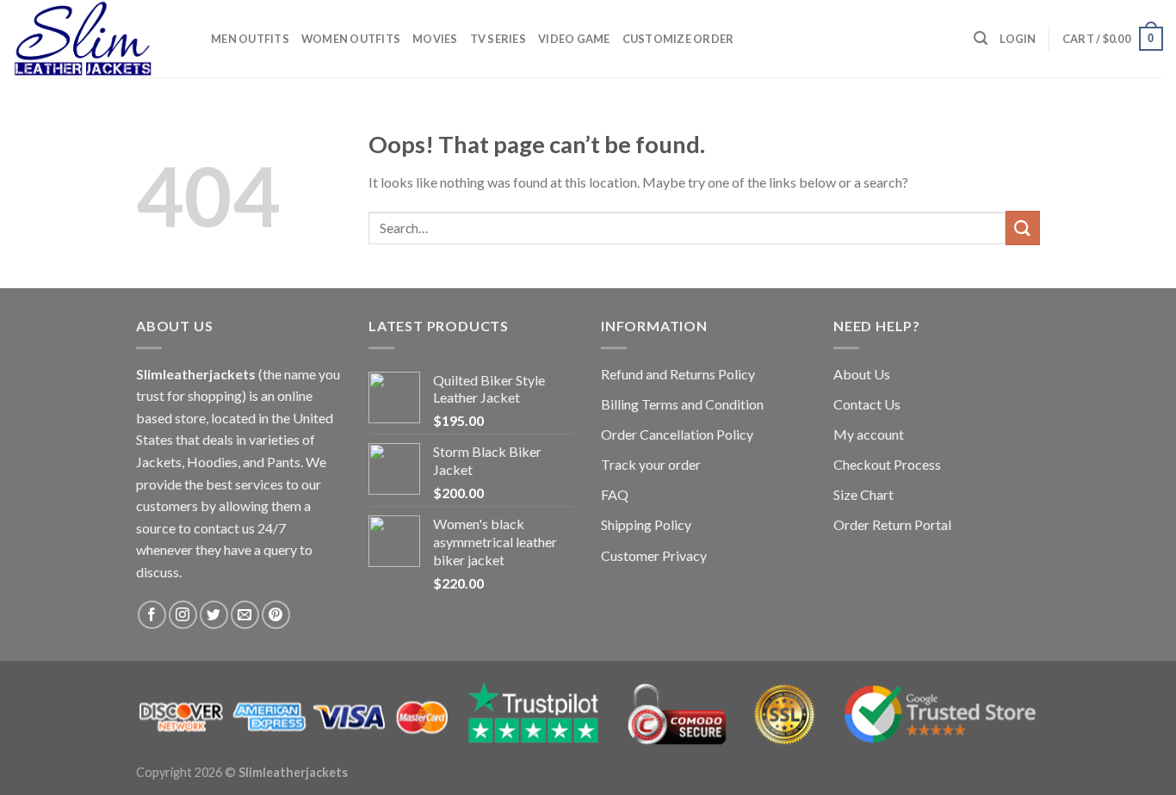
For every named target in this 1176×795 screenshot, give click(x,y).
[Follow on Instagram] (183, 615)
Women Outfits (350, 39)
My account (868, 434)
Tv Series (498, 39)
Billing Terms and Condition (682, 404)
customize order (678, 39)
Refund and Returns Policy (678, 374)
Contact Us (867, 404)
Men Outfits (250, 39)
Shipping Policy (646, 524)
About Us (861, 374)
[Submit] (1023, 227)
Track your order (651, 464)
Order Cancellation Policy (677, 434)
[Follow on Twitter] (214, 615)
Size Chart (863, 494)
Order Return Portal (892, 524)
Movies (435, 39)
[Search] (980, 38)
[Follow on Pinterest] (276, 615)
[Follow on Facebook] (152, 615)
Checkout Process (887, 464)
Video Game (574, 39)
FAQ (614, 494)
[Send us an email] (245, 615)
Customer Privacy (654, 555)
